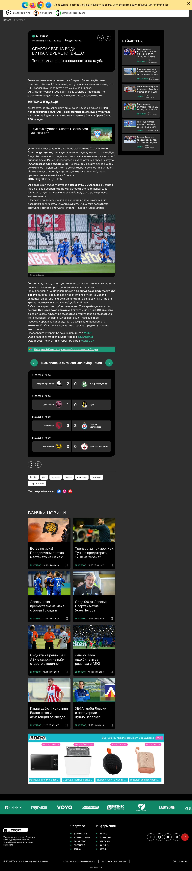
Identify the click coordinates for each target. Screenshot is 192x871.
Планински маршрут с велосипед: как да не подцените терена (147, 71)
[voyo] (55, 807)
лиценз (68, 477)
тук (159, 738)
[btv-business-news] (106, 807)
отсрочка (96, 477)
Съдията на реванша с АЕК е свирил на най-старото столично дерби (48, 659)
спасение (82, 477)
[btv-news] (81, 807)
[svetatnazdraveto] (132, 807)
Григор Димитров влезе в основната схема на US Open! (146, 124)
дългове (55, 477)
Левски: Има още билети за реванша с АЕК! (87, 659)
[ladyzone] (157, 807)
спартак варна (37, 483)
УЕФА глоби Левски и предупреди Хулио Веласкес (90, 712)
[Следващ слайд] (109, 362)
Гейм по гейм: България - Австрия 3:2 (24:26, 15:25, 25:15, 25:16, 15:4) (146, 53)
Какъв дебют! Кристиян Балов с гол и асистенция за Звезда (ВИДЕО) (49, 712)
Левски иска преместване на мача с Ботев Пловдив (47, 606)
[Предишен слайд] (34, 362)
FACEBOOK (87, 340)
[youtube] (168, 837)
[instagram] (176, 837)
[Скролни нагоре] (185, 837)
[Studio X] (184, 861)
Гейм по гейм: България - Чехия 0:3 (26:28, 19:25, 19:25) (147, 106)
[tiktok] (159, 837)
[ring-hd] (29, 807)
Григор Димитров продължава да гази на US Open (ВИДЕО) (147, 139)
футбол (33, 477)
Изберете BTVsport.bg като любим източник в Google (66, 349)
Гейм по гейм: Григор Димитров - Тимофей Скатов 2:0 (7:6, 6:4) (147, 89)
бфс (44, 477)
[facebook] (150, 837)
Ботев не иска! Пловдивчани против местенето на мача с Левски (47, 553)
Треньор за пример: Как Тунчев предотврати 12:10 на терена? (94, 553)
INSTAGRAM (85, 336)
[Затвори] (188, 3)
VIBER (88, 332)
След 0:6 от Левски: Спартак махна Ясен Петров (91, 606)
